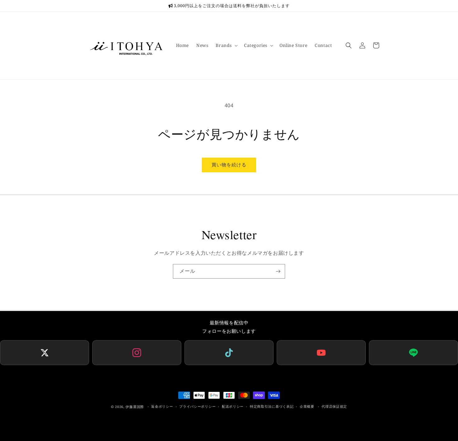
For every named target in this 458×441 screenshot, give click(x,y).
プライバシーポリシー (197, 406)
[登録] (278, 271)
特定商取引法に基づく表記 (271, 406)
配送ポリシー (233, 406)
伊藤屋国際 (135, 406)
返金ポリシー (162, 406)
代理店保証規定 (334, 406)
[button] (226, 45)
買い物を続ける (229, 164)
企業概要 (307, 406)
